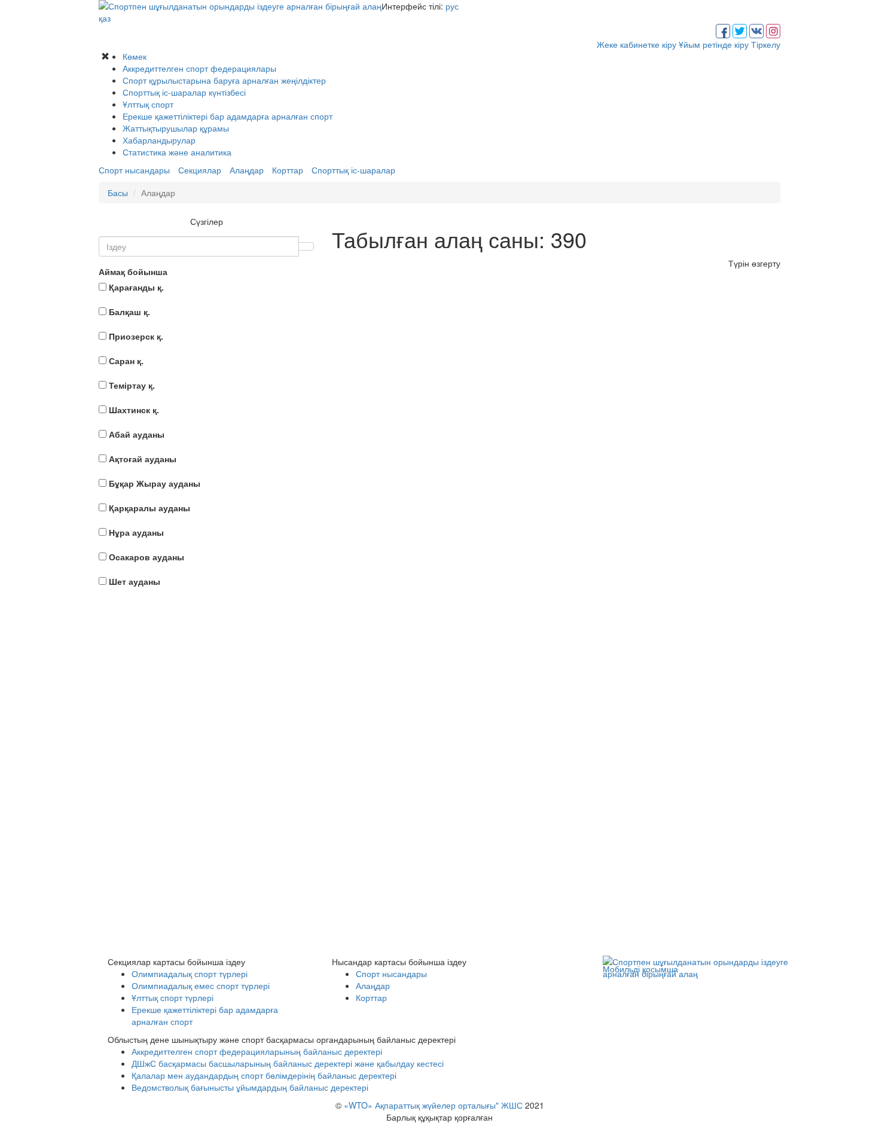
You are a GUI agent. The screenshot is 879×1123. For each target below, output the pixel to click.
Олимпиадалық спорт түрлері (190, 973)
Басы (118, 193)
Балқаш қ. (129, 312)
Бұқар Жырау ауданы (154, 483)
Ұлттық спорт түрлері (172, 997)
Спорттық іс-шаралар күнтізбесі (184, 92)
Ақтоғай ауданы (142, 459)
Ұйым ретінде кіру (714, 44)
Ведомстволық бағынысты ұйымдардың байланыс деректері (250, 1087)
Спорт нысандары (134, 170)
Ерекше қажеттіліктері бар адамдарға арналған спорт (227, 116)
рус (452, 6)
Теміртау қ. (132, 385)
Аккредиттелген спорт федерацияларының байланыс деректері (257, 1051)
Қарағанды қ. (136, 287)
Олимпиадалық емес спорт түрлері (201, 985)
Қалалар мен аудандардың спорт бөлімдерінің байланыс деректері (264, 1075)
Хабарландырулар (159, 140)
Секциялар (199, 170)
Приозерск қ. (136, 336)
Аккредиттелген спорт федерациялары (199, 68)
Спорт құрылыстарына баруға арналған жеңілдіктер (224, 80)
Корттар (287, 170)
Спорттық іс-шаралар (353, 170)
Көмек (134, 56)
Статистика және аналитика (177, 152)
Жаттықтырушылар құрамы (176, 128)
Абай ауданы (136, 434)
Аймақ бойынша (133, 271)
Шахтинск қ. (134, 410)
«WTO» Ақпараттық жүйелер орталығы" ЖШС (433, 1105)
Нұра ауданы (136, 532)
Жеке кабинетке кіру (636, 44)
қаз (105, 18)
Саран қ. (126, 361)
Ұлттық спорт (148, 104)
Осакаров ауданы (146, 557)
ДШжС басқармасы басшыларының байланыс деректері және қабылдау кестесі (288, 1063)
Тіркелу (765, 44)
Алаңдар (247, 170)
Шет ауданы (134, 581)
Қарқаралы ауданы (149, 508)
